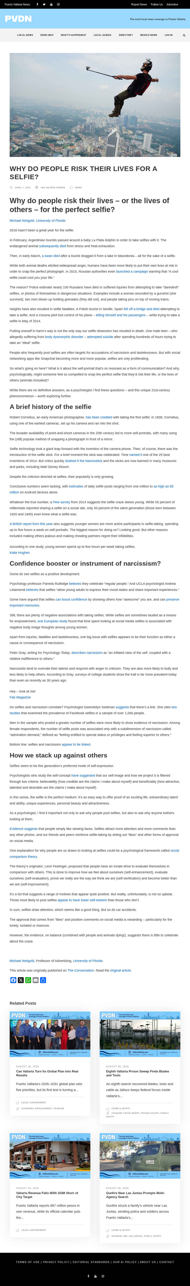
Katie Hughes (20, 553)
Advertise (172, 4)
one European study (52, 621)
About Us (148, 1262)
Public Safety (152, 1236)
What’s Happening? (73, 35)
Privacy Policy (57, 1262)
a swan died (51, 256)
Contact (166, 1262)
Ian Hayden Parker (53, 187)
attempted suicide (100, 337)
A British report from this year (31, 524)
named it (135, 455)
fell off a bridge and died (141, 309)
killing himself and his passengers (121, 315)
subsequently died (52, 246)
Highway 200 (119, 1236)
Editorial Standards (92, 1262)
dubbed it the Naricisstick (83, 461)
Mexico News (148, 35)
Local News (25, 35)
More (78, 187)
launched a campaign (132, 271)
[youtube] (51, 4)
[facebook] (37, 4)
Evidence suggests (24, 829)
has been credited (99, 417)
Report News (139, 4)
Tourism (58, 1108)
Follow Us (157, 4)
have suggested (83, 775)
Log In (169, 35)
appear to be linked (76, 744)
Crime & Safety (121, 1108)
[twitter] (44, 4)
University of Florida (50, 220)
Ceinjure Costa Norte (125, 1113)
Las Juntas (135, 1236)
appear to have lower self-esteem (82, 900)
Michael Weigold (22, 220)
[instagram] (58, 4)
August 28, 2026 (27, 1066)
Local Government (34, 1102)
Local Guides (103, 35)
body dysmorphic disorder (64, 337)
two (174, 707)
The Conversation (81, 970)
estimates (76, 486)
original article (120, 970)
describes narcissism (86, 653)
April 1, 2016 (23, 187)
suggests (122, 707)
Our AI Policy (125, 1262)
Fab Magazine (20, 697)
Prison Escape (150, 1113)
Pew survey (61, 502)
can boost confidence (71, 599)
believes (75, 584)
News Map (46, 35)
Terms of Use (28, 1262)
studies (15, 713)
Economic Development (37, 1108)
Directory (126, 35)
